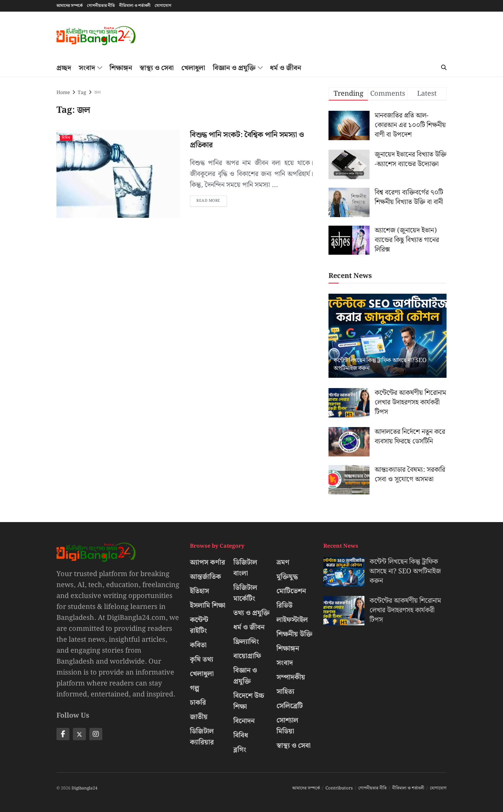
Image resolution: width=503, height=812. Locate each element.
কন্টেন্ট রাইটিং (199, 625)
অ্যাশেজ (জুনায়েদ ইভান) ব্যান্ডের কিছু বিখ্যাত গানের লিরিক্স (407, 240)
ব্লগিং (239, 749)
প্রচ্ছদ (63, 68)
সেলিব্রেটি (289, 706)
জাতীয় (199, 716)
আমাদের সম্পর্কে (69, 5)
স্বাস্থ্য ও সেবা (157, 68)
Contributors (339, 788)
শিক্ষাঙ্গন (120, 68)
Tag (82, 92)
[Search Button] (444, 68)
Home (63, 92)
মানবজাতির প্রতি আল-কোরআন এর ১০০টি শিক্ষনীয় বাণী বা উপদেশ (410, 125)
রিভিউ (284, 605)
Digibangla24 (85, 788)
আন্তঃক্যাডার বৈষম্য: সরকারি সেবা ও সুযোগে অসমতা (410, 474)
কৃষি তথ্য (201, 659)
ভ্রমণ (282, 562)
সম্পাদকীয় (290, 677)
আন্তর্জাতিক (205, 576)
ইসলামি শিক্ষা (207, 605)
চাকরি (198, 702)
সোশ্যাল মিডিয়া (287, 726)
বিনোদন (244, 721)
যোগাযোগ (163, 5)
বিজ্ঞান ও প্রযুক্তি (234, 68)
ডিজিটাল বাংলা (245, 568)
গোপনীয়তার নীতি (101, 5)
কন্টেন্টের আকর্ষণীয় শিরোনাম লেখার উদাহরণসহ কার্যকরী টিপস (410, 402)
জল (97, 92)
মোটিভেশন (291, 591)
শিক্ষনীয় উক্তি (294, 634)
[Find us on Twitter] (79, 734)
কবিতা (198, 645)
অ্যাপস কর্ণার (207, 562)
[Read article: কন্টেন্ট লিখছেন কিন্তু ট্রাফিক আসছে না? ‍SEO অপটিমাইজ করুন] (387, 336)
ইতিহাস (199, 591)
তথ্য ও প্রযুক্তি (251, 613)
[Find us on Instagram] (95, 734)
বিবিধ (66, 138)
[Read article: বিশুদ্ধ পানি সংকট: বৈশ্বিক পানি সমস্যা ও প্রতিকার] (118, 174)
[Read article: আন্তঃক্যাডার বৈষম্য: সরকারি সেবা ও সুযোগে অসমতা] (349, 479)
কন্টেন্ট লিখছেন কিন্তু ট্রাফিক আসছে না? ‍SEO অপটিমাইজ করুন (380, 364)
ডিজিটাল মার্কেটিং (245, 593)
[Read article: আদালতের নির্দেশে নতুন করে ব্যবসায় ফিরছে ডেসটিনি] (349, 441)
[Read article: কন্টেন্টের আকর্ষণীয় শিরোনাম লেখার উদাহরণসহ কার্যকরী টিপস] (349, 402)
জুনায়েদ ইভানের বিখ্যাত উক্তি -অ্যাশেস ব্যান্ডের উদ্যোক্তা (411, 159)
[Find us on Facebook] (62, 734)
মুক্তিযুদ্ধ (287, 576)
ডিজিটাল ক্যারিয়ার (202, 737)
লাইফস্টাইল (292, 619)
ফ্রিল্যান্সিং (246, 641)
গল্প (194, 688)
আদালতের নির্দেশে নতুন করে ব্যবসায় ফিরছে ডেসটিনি (410, 436)
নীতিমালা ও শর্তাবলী (135, 5)
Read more (211, 200)
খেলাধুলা (193, 68)
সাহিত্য (285, 691)
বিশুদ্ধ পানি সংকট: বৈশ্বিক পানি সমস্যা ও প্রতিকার (247, 140)
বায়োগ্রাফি (247, 656)
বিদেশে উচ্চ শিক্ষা (248, 701)
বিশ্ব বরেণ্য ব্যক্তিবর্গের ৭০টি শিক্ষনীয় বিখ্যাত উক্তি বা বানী (409, 197)
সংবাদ (87, 68)
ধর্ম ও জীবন (285, 68)
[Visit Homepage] (96, 35)
